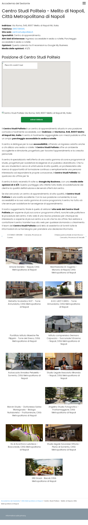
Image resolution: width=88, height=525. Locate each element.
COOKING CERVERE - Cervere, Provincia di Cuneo (24, 236)
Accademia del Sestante (16, 3)
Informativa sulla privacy (16, 515)
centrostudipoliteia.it (22, 32)
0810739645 (19, 28)
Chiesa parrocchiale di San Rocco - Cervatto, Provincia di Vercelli (69, 236)
